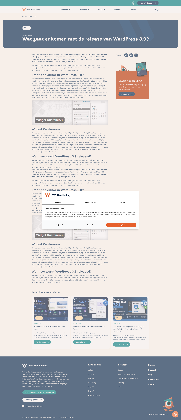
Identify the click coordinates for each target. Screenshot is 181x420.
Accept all (121, 225)
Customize (90, 225)
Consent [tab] (58, 202)
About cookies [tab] (90, 202)
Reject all (59, 225)
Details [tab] (122, 202)
